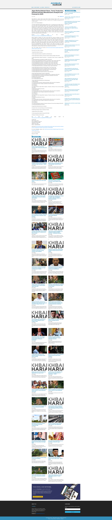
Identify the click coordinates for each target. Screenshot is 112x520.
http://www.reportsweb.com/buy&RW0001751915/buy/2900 (41, 117)
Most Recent (37, 7)
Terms (49, 518)
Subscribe (72, 511)
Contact (62, 518)
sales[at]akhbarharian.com (40, 513)
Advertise (58, 518)
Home (32, 7)
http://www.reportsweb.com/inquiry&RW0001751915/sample (42, 35)
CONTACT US (47, 7)
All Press (42, 7)
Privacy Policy (53, 518)
